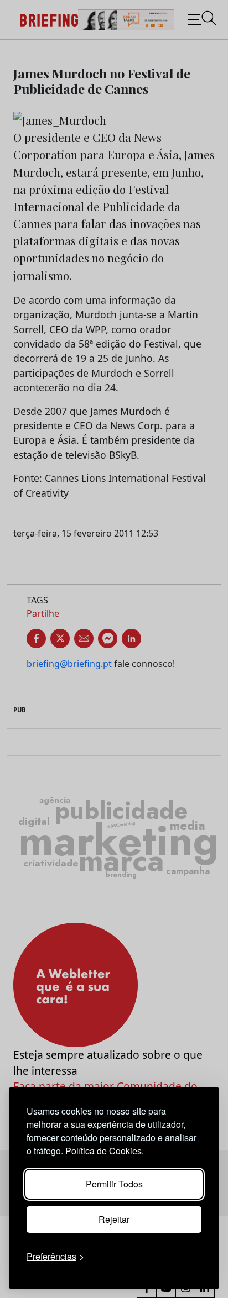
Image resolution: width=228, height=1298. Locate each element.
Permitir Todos (114, 1184)
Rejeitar (114, 1219)
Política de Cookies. (104, 1150)
